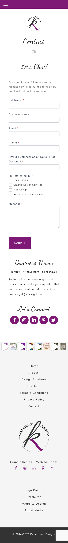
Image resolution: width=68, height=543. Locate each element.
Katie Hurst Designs (34, 23)
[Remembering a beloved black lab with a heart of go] (30, 346)
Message (16, 203)
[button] (34, 4)
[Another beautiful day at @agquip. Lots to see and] (38, 346)
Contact (34, 406)
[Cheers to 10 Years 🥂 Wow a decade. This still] (21, 346)
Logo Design (20, 180)
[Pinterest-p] (43, 320)
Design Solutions (34, 379)
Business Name (19, 114)
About (34, 373)
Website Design (34, 504)
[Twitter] (53, 320)
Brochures (34, 497)
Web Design (20, 189)
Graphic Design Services (28, 185)
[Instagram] (24, 320)
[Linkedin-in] (34, 320)
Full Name (16, 100)
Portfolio (33, 386)
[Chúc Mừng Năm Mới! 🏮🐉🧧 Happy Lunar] (46, 346)
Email (13, 128)
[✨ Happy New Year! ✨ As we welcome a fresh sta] (5, 346)
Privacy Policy (34, 399)
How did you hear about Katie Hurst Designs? (32, 159)
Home (34, 366)
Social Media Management (28, 194)
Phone (14, 142)
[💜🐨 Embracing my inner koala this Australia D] (54, 346)
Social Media (34, 510)
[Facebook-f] (14, 320)
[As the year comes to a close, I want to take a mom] (13, 346)
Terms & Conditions (34, 393)
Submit (19, 242)
